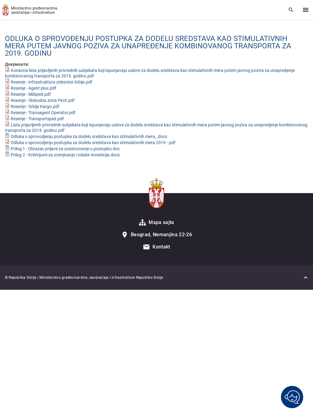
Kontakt (161, 247)
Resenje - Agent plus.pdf (33, 88)
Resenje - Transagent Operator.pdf (43, 112)
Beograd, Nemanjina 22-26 (161, 234)
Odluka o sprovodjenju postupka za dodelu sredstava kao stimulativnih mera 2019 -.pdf (93, 142)
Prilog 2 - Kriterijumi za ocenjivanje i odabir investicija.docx (65, 154)
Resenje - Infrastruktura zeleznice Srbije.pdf (51, 82)
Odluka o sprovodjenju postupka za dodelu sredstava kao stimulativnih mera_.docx (89, 136)
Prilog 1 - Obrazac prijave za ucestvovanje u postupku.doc (65, 148)
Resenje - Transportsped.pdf (37, 118)
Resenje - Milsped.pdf (31, 94)
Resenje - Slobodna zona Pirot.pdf (43, 100)
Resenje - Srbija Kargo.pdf (35, 106)
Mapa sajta (161, 222)
